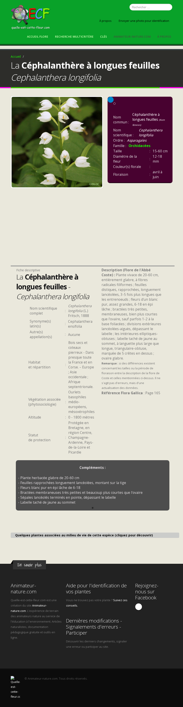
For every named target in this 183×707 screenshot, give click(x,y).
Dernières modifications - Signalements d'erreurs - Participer (94, 626)
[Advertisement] (57, 233)
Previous (16, 141)
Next (97, 141)
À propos (105, 21)
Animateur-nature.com (132, 37)
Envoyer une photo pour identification (144, 21)
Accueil (16, 56)
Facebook (138, 606)
